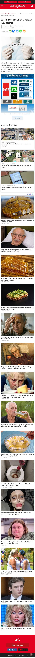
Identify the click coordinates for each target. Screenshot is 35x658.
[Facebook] (13, 31)
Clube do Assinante (11, 2)
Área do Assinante (24, 2)
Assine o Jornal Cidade (17, 645)
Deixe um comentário (8, 28)
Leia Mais (17, 118)
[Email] (10, 31)
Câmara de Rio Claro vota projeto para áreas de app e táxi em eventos (16, 188)
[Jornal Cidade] (17, 6)
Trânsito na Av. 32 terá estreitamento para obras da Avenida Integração (16, 145)
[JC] (17, 639)
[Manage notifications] (31, 654)
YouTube (23, 649)
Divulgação (6, 26)
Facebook (12, 649)
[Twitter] (17, 31)
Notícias (13, 14)
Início (2, 14)
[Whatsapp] (20, 31)
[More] (24, 31)
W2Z (27, 656)
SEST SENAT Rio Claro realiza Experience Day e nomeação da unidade (16, 166)
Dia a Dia (7, 14)
